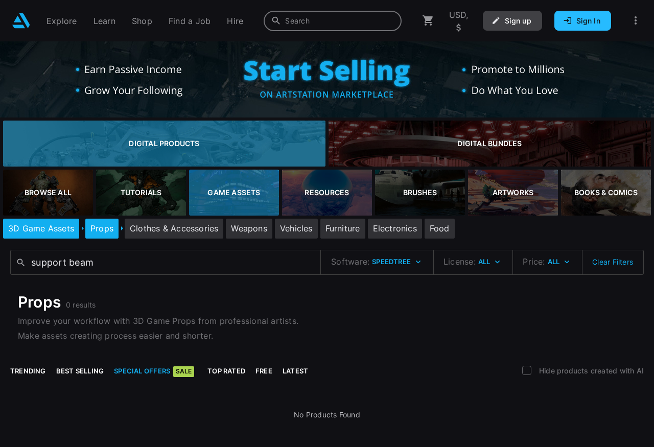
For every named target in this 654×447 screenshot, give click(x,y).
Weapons (249, 228)
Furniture (342, 228)
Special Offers (153, 371)
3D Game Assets (41, 228)
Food (440, 228)
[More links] (635, 20)
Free (263, 371)
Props (101, 228)
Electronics (395, 228)
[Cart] (428, 20)
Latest (295, 371)
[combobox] (333, 21)
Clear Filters (612, 261)
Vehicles (296, 228)
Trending (28, 371)
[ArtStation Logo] (21, 21)
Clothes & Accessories (174, 228)
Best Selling (80, 371)
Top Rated (226, 371)
